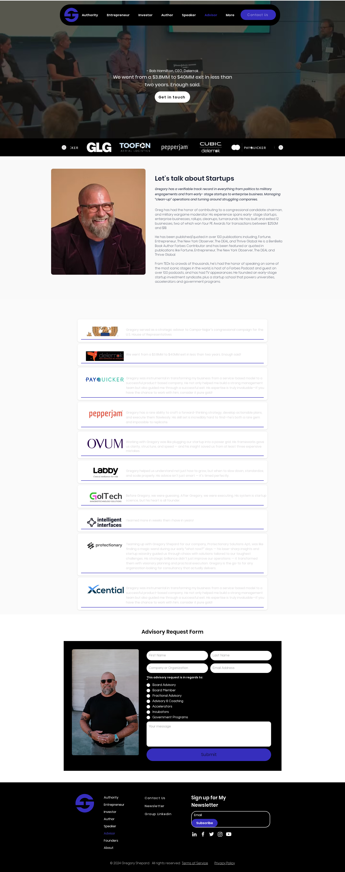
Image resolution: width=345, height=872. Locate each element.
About (108, 847)
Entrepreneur (114, 804)
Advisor (109, 833)
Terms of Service (195, 863)
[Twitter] (211, 834)
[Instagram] (220, 834)
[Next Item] (281, 147)
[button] (91, 15)
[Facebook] (203, 834)
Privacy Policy (224, 863)
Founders (111, 840)
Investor (110, 812)
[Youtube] (229, 834)
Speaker (110, 826)
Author (109, 819)
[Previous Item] (64, 147)
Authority (111, 797)
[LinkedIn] (194, 834)
